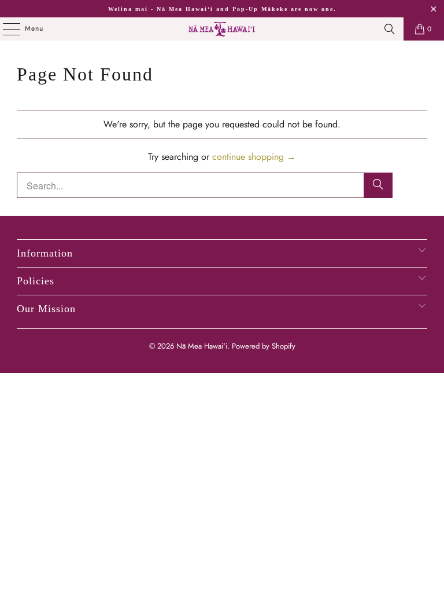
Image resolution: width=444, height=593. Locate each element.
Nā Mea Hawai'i (201, 346)
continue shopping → (254, 156)
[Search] (390, 29)
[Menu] (5, 29)
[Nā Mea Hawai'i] (222, 29)
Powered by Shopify (263, 346)
